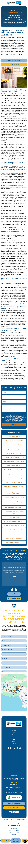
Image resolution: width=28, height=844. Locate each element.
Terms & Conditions (14, 830)
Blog (14, 732)
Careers (14, 737)
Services (14, 730)
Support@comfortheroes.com (14, 787)
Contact (14, 735)
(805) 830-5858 (14, 785)
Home (9, 10)
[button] (12, 589)
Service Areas (15, 10)
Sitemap (14, 834)
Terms (10, 421)
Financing (14, 741)
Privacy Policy (17, 421)
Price (14, 739)
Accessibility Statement (14, 832)
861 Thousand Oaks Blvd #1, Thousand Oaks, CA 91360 (14, 779)
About (14, 743)
